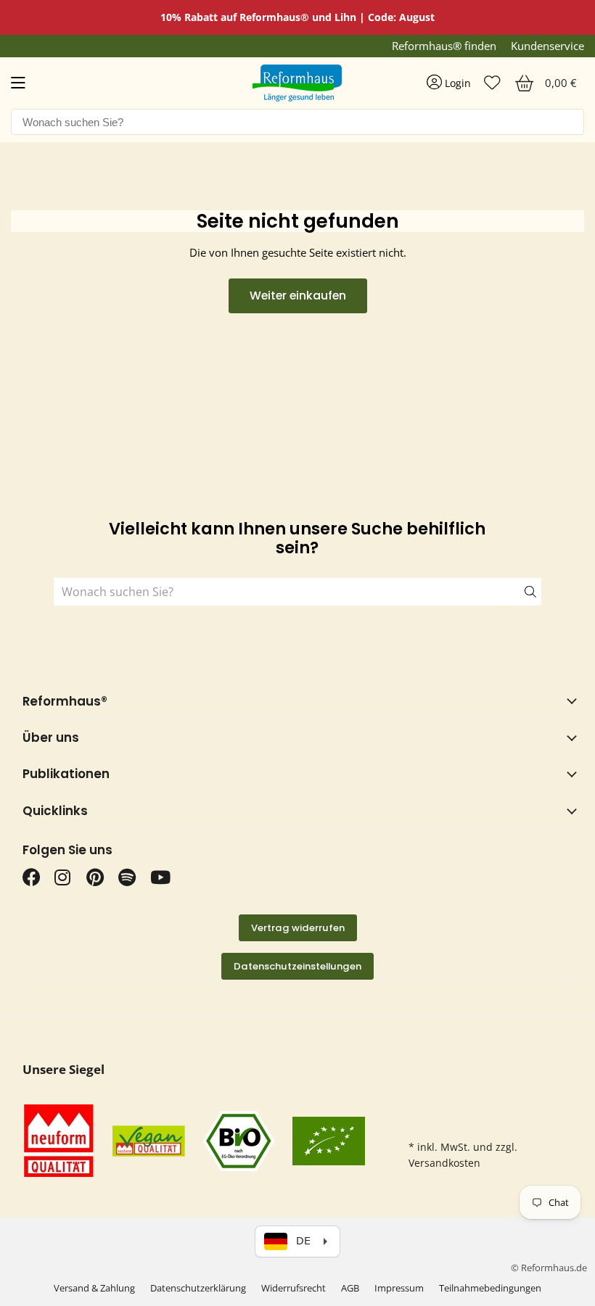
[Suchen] (521, 592)
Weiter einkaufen (298, 295)
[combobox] (297, 122)
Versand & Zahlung (94, 1287)
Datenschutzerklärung (198, 1287)
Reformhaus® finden (444, 46)
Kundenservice (547, 46)
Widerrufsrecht (293, 1287)
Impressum (399, 1287)
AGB (350, 1287)
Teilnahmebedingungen (490, 1287)
